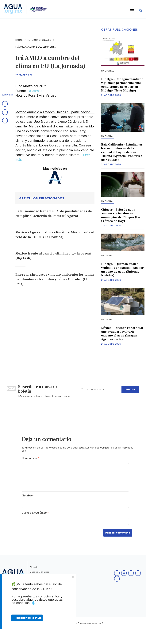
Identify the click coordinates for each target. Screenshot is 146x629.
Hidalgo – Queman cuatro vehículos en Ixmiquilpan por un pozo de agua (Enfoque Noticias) (122, 269)
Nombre (28, 495)
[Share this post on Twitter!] (5, 112)
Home (19, 40)
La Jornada (36, 91)
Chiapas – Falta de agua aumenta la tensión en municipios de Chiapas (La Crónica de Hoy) (120, 215)
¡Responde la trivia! (29, 618)
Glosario (34, 567)
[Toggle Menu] (132, 11)
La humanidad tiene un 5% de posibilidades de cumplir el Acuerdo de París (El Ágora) (53, 213)
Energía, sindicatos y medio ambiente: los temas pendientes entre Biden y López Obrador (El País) (54, 279)
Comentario (30, 458)
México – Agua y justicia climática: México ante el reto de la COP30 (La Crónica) (54, 234)
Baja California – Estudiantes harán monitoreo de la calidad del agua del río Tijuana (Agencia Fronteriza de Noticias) (122, 152)
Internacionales (39, 40)
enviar (130, 389)
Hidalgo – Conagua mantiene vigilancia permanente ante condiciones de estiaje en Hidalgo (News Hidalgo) (122, 84)
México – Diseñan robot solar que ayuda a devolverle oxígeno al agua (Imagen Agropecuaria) (122, 333)
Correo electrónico (35, 512)
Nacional (107, 71)
